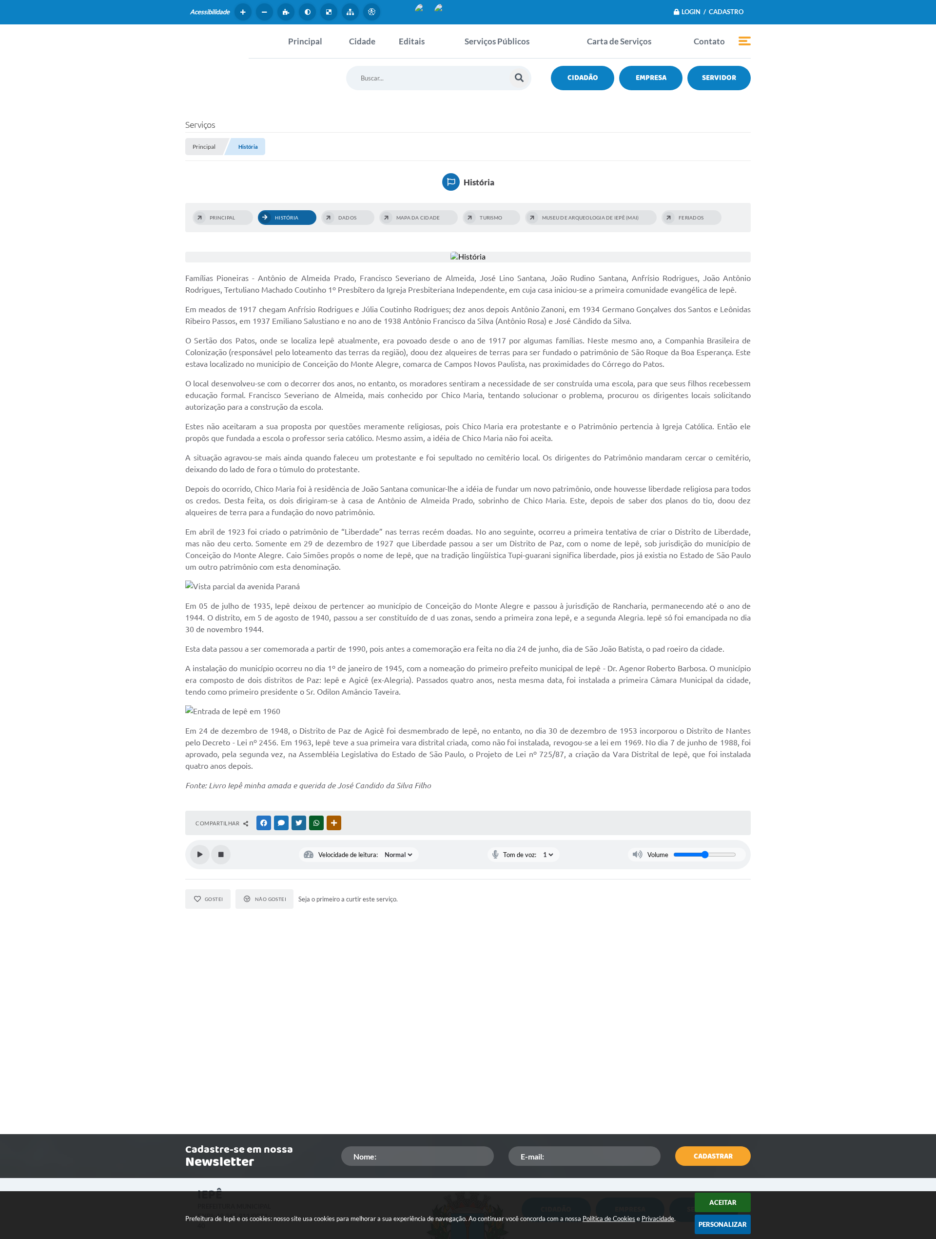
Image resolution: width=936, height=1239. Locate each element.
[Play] (200, 854)
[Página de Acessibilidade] (373, 11)
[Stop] (221, 854)
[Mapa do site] (351, 11)
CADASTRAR (713, 1156)
